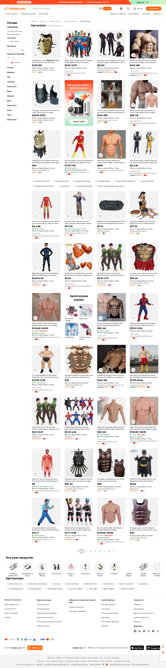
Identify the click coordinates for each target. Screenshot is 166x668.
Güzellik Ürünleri (55, 21)
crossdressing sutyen (16, 589)
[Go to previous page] (77, 551)
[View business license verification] (103, 664)
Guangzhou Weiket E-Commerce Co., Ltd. (46, 337)
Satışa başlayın (139, 609)
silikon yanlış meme (16, 584)
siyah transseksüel (148, 181)
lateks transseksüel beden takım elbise (111, 186)
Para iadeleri (105, 617)
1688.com (59, 658)
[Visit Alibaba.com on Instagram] (148, 631)
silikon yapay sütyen (62, 181)
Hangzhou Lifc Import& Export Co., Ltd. (45, 236)
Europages (116, 658)
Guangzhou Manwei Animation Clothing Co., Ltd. (144, 173)
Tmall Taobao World (72, 658)
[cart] (128, 9)
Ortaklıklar (137, 622)
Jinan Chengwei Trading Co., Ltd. (141, 336)
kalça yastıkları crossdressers (125, 181)
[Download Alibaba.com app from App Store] (137, 647)
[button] (100, 8)
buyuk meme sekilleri (75, 589)
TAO (100, 658)
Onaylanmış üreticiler (76, 607)
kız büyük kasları (108, 584)
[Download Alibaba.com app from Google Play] (153, 647)
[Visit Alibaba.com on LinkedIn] (139, 631)
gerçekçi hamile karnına (83, 181)
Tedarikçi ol (138, 604)
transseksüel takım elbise (84, 186)
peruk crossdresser (73, 584)
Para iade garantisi (43, 609)
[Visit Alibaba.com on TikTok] (157, 631)
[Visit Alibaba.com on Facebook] (135, 631)
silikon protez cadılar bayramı (37, 584)
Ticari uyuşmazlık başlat (109, 613)
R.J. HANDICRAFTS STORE (139, 283)
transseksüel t (65, 186)
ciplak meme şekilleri (127, 589)
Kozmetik (43, 21)
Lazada (83, 658)
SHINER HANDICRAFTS (138, 231)
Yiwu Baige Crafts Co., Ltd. (106, 70)
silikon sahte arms (91, 584)
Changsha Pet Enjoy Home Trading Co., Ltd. (79, 286)
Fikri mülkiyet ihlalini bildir (110, 622)
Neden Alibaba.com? (12, 604)
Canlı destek (105, 609)
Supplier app (77, 648)
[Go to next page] (113, 551)
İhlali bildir (104, 626)
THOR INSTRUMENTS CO (41, 170)
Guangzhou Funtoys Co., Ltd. (107, 120)
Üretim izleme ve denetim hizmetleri (49, 622)
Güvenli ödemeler (43, 604)
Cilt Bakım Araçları (70, 21)
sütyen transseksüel (126, 584)
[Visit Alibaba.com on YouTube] (153, 631)
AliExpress (50, 658)
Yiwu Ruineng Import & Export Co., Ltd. (143, 73)
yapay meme (144, 584)
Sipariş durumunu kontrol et (143, 613)
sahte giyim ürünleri (103, 181)
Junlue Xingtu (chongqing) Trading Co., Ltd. (111, 170)
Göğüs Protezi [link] (85, 21)
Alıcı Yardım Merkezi (108, 604)
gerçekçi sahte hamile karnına (44, 186)
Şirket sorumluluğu (11, 613)
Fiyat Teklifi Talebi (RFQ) (77, 611)
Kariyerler (8, 617)
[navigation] (17, 286)
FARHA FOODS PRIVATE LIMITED (44, 70)
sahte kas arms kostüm (42, 181)
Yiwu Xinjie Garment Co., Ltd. (75, 73)
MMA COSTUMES (103, 231)
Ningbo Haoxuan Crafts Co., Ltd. (76, 233)
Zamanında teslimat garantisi (47, 613)
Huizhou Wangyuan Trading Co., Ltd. (77, 172)
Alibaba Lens (16, 648)
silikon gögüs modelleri (55, 589)
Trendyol (107, 658)
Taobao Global (92, 658)
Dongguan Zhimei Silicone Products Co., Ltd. (144, 123)
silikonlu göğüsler (109, 589)
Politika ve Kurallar (43, 626)
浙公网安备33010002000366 (119, 665)
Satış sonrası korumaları (45, 617)
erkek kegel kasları (35, 589)
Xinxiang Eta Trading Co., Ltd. (107, 338)
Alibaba (33, 21)
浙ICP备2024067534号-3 (141, 665)
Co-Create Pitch (10, 609)
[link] (163, 647)
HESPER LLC (36, 283)
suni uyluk (57, 584)
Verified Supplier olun (141, 617)
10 (109, 551)
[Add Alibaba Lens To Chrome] (34, 647)
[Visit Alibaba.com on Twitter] (144, 631)
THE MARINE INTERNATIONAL (43, 120)
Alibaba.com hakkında (13, 600)
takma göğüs (93, 589)
